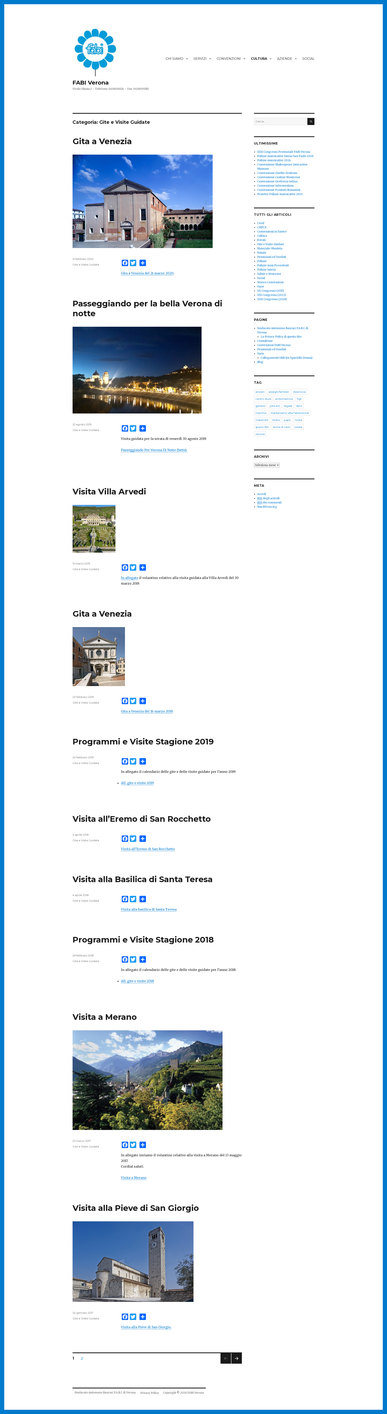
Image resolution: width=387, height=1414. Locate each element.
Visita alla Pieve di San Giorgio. (146, 1327)
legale (288, 405)
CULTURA (259, 59)
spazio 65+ (262, 427)
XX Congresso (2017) (270, 291)
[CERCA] (310, 121)
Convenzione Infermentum (275, 185)
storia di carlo (281, 427)
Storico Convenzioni (270, 282)
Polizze (262, 261)
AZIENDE (284, 59)
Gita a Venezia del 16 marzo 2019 (147, 711)
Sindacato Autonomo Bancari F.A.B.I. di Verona (105, 1392)
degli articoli (268, 498)
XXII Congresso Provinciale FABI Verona (283, 152)
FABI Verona (91, 82)
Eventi (261, 240)
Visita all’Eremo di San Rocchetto (142, 819)
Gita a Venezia (102, 141)
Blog (260, 362)
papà (287, 420)
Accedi (261, 494)
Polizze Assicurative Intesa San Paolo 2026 (285, 156)
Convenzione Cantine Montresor (278, 177)
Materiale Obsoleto (269, 248)
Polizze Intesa (266, 269)
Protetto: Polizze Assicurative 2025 (280, 194)
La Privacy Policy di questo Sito (281, 336)
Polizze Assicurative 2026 (274, 160)
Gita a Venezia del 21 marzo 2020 (147, 273)
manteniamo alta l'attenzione (289, 412)
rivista (298, 420)
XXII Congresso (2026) (272, 299)
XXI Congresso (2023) (271, 295)
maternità (261, 420)
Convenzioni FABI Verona (274, 345)
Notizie (261, 252)
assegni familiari (278, 391)
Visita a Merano (105, 1017)
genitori (260, 405)
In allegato (129, 578)
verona (260, 434)
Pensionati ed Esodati (271, 257)
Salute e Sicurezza (269, 274)
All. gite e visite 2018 (137, 981)
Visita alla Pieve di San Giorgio (136, 1208)
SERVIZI (200, 59)
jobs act (275, 405)
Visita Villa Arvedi (109, 491)
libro (299, 405)
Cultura (262, 236)
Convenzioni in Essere (272, 231)
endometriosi (284, 398)
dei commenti (269, 502)
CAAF (261, 223)
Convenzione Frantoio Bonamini (278, 190)
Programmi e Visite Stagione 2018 (143, 940)
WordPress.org (267, 507)
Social (261, 278)
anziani (259, 391)
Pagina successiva (236, 1363)
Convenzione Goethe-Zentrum (277, 173)
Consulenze (265, 341)
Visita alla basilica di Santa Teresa (149, 909)
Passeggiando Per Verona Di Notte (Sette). (154, 450)
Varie (260, 286)
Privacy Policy (149, 1393)
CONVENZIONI (229, 59)
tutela (298, 427)
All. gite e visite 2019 (137, 783)
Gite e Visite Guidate (86, 264)
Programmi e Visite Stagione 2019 (143, 741)
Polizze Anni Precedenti (273, 265)
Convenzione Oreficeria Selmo (277, 181)
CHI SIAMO (174, 59)
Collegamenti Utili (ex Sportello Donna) (286, 358)
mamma (260, 412)
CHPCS (261, 227)
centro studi (263, 398)
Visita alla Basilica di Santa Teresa (143, 879)
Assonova (299, 391)
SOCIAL (308, 59)
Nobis (276, 420)
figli (299, 398)
